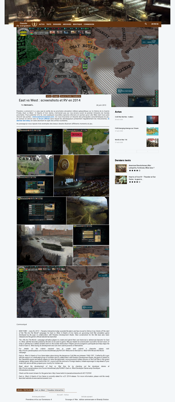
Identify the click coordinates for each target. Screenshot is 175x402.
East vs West (40, 390)
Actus (49, 96)
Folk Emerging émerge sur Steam (126, 128)
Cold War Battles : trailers (124, 117)
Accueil (60, 395)
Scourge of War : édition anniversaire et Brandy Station (87, 399)
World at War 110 (121, 140)
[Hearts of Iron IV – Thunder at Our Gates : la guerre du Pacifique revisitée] (121, 180)
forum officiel (44, 119)
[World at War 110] (152, 143)
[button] (145, 24)
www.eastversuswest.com (43, 117)
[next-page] (147, 151)
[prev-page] (126, 151)
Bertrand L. (28, 105)
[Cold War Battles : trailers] (152, 120)
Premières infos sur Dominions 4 (39, 399)
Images (56, 96)
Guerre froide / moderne (70, 96)
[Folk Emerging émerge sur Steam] (152, 131)
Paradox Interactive (55, 390)
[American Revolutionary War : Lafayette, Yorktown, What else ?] (121, 168)
